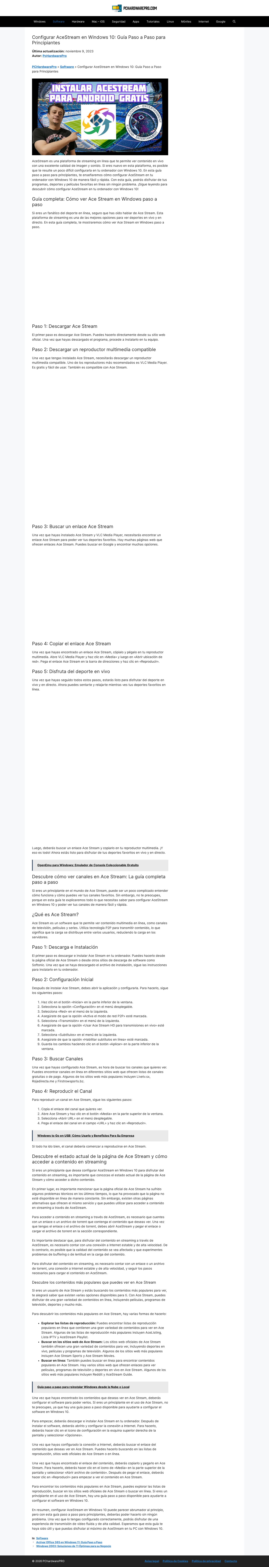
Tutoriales (153, 21)
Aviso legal (152, 1561)
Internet (204, 21)
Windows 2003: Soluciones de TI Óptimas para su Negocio (73, 1546)
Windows (40, 21)
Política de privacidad (206, 1561)
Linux (170, 21)
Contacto (231, 1561)
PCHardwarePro (44, 67)
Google (220, 21)
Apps (136, 21)
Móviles (186, 21)
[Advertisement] (100, 259)
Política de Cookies (175, 1561)
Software (59, 21)
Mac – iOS (98, 21)
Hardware (78, 21)
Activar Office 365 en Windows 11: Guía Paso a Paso (69, 1542)
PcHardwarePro (55, 56)
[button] (234, 21)
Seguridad (118, 21)
